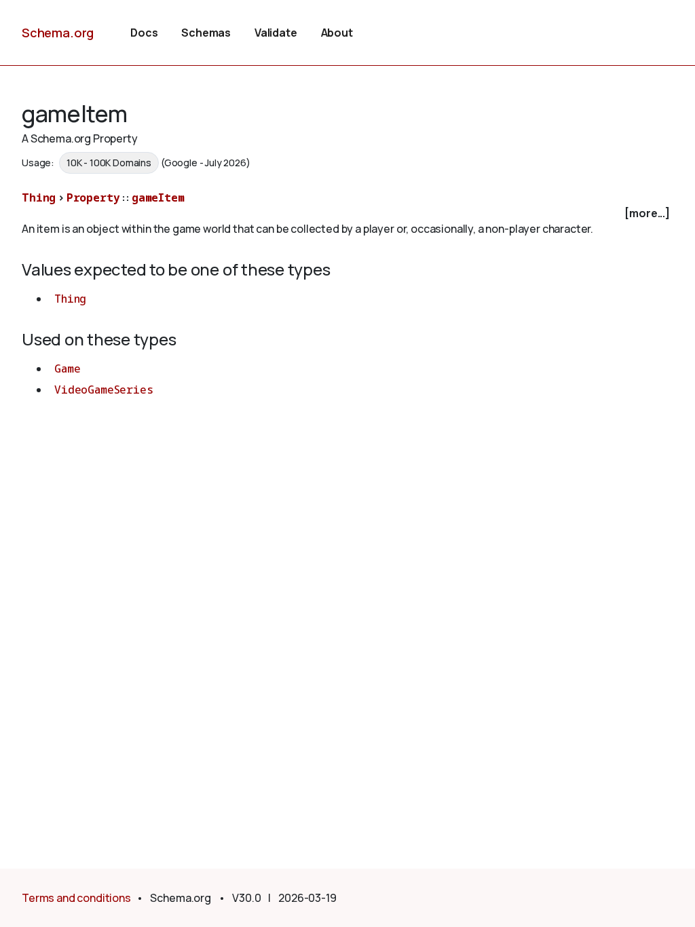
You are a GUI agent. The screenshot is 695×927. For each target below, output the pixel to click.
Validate (276, 32)
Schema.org (58, 32)
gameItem (158, 197)
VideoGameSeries (103, 389)
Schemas (206, 32)
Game (67, 368)
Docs (143, 32)
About (337, 32)
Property (93, 197)
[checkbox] (347, 213)
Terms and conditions (76, 897)
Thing (39, 197)
